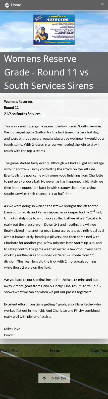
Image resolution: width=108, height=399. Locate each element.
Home (15, 5)
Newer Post (9, 350)
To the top (58, 378)
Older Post (99, 350)
